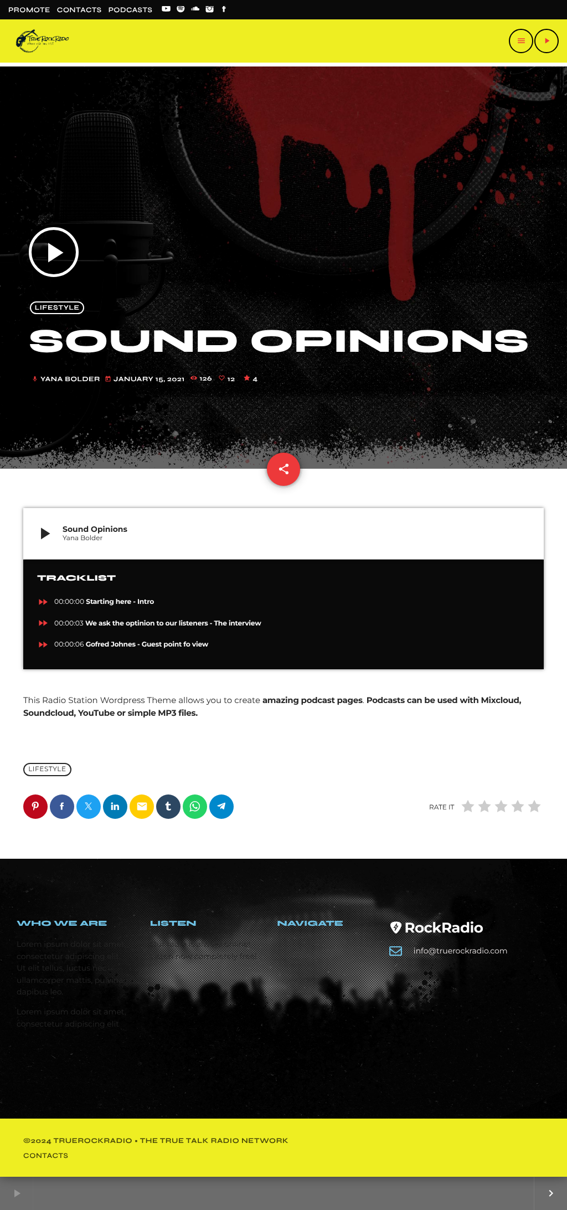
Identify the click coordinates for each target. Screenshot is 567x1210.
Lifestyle (57, 308)
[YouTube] (166, 10)
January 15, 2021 (146, 379)
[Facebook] (224, 10)
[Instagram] (209, 10)
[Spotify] (180, 10)
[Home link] (42, 41)
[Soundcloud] (195, 10)
